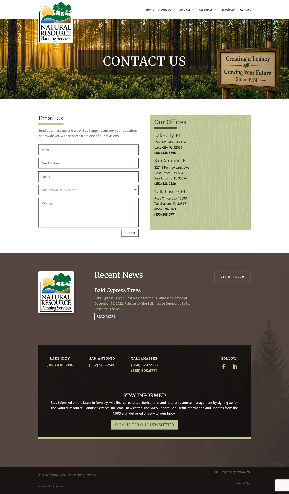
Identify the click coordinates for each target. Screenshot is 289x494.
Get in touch (232, 276)
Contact (245, 9)
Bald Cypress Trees (117, 290)
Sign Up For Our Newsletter (144, 424)
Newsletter (228, 9)
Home (150, 9)
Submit (130, 233)
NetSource (244, 472)
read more (106, 316)
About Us (164, 9)
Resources (206, 9)
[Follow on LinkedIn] (235, 367)
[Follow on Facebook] (223, 367)
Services (185, 9)
